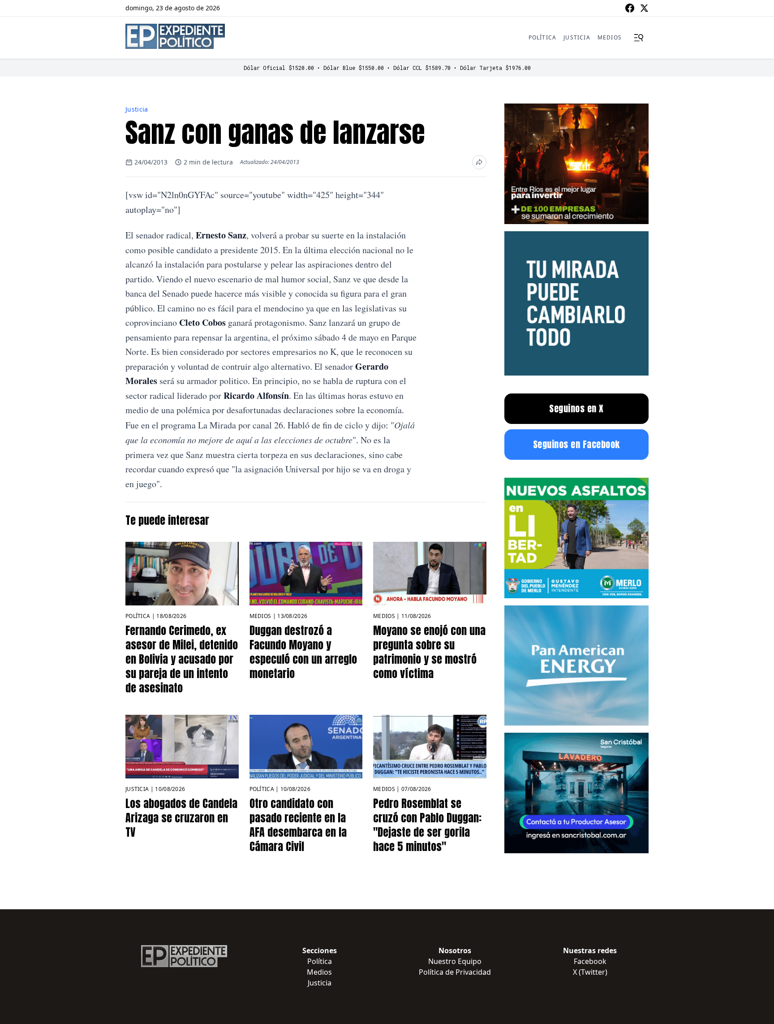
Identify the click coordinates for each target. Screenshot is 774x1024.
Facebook (590, 961)
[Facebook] (629, 8)
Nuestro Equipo (455, 961)
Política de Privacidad (455, 972)
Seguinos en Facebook (576, 444)
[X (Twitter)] (644, 8)
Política (543, 37)
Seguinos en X (576, 408)
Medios (610, 37)
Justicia (576, 37)
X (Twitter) (590, 972)
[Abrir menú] (639, 38)
